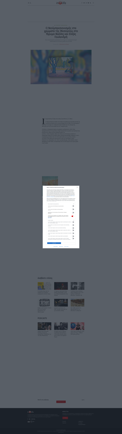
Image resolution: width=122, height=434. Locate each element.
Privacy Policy (66, 246)
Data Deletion (56, 246)
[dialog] (61, 217)
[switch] (73, 206)
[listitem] (61, 203)
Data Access (61, 246)
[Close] (77, 187)
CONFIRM (54, 243)
